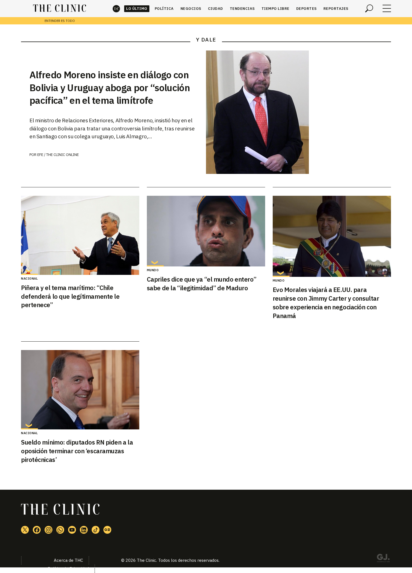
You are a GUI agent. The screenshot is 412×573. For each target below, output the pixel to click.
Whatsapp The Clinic (60, 530)
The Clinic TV (72, 530)
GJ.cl (383, 559)
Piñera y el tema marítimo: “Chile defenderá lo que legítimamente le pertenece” (70, 296)
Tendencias (242, 8)
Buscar (369, 8)
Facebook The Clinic (37, 530)
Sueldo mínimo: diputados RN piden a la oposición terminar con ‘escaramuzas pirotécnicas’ (77, 451)
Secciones (387, 8)
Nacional (29, 278)
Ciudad (215, 8)
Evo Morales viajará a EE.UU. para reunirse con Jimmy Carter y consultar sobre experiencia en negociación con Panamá (326, 302)
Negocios (190, 8)
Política (164, 8)
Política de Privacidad (68, 568)
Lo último (136, 8)
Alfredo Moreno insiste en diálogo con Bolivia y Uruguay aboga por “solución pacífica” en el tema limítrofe (109, 87)
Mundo (153, 270)
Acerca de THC (68, 560)
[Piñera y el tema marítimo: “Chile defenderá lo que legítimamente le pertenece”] (80, 235)
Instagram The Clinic (48, 530)
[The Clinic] (59, 8)
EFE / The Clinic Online (58, 154)
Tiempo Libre (275, 8)
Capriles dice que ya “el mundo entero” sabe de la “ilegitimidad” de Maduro (201, 283)
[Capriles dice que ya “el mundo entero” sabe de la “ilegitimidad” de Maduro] (206, 231)
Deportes (306, 8)
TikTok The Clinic (95, 530)
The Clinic (116, 8)
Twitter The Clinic (25, 530)
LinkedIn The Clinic (84, 530)
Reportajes (335, 8)
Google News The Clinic (107, 530)
